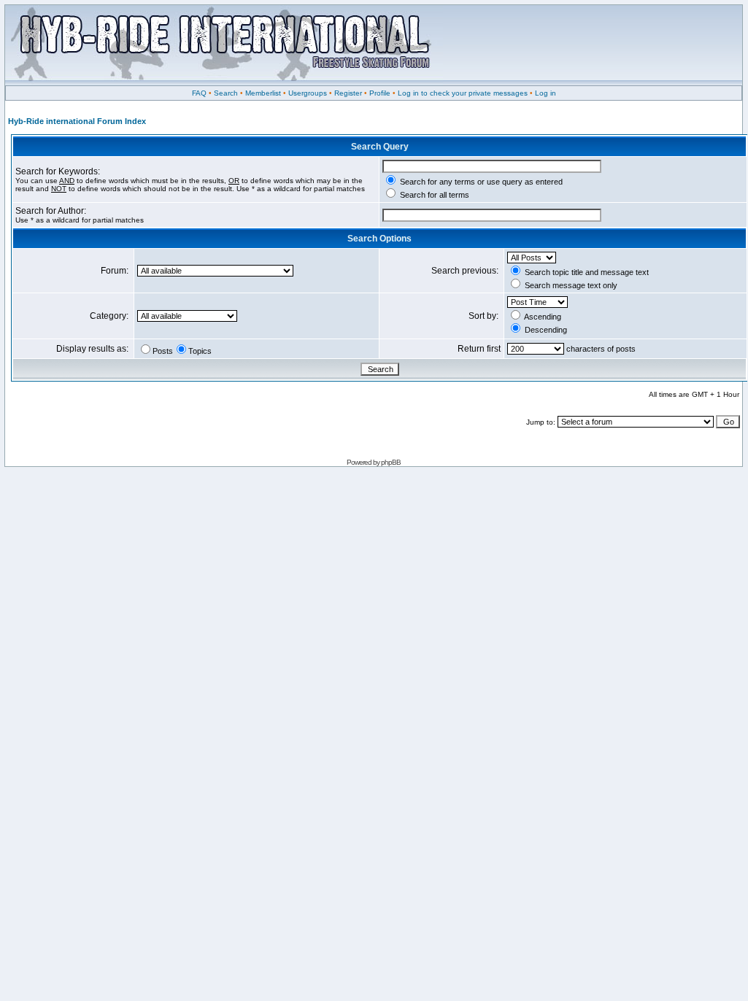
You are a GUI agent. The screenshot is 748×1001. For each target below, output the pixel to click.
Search (226, 93)
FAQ (199, 93)
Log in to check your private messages (463, 93)
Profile (379, 93)
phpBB (391, 462)
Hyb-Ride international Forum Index (77, 121)
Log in (545, 93)
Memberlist (263, 93)
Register (348, 93)
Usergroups (307, 93)
